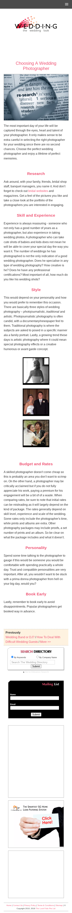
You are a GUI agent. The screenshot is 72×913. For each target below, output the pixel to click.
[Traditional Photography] (36, 414)
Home (8, 905)
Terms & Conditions (45, 905)
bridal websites (38, 190)
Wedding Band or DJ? (20, 637)
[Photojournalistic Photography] (36, 382)
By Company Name (48, 657)
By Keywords (20, 657)
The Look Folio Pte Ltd (45, 908)
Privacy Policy (30, 905)
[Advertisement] (36, 47)
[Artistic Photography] (36, 445)
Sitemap (59, 905)
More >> (45, 641)
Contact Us (18, 905)
